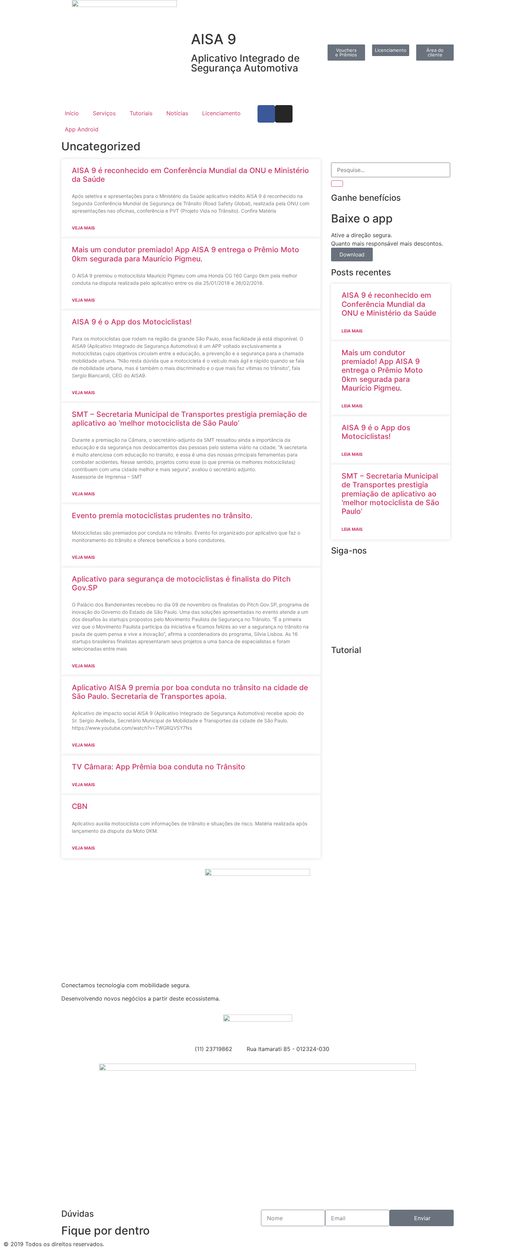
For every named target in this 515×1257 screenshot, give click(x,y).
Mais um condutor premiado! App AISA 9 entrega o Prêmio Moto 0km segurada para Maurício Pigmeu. (185, 254)
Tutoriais (141, 113)
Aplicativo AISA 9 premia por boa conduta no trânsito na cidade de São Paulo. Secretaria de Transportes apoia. (190, 692)
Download (351, 254)
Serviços (104, 113)
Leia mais (352, 331)
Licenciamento (221, 113)
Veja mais (83, 228)
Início (72, 113)
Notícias (177, 113)
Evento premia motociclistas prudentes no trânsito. (162, 515)
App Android (81, 129)
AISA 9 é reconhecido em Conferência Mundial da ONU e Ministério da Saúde (389, 304)
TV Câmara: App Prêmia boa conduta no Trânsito (158, 766)
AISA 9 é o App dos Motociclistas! (132, 321)
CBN (80, 806)
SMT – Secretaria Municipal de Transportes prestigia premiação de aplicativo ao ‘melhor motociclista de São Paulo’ (189, 418)
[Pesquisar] (337, 183)
